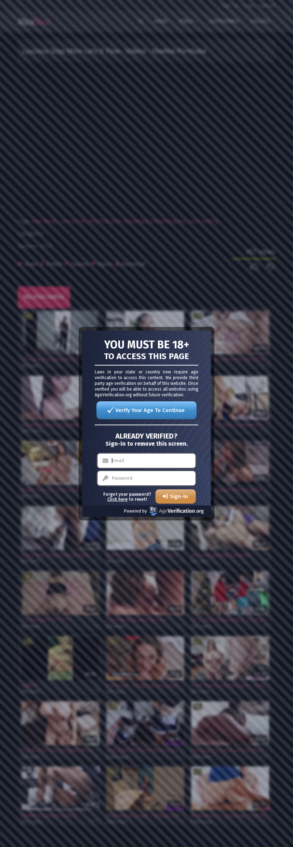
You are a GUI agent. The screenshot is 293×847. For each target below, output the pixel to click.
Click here (117, 499)
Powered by (135, 511)
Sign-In (179, 496)
